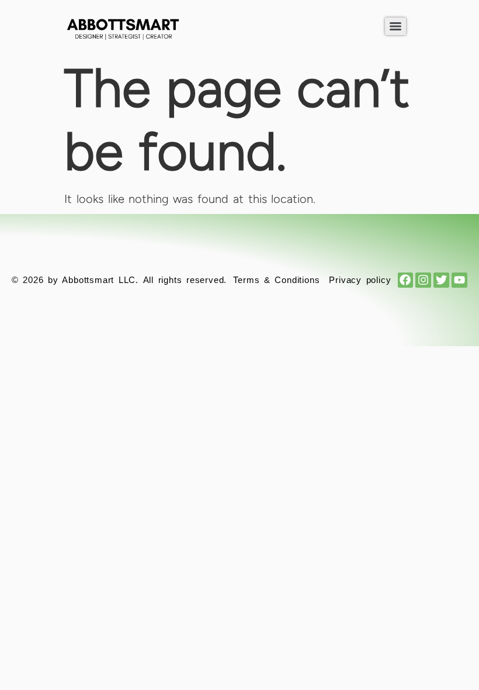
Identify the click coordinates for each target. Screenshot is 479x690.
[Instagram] (423, 280)
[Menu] (395, 26)
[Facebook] (406, 280)
